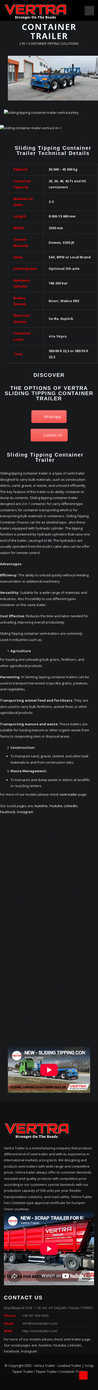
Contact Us (52, 435)
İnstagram (25, 811)
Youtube (55, 805)
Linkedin (70, 805)
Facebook (7, 811)
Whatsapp (52, 416)
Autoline (41, 805)
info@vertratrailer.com (39, 1323)
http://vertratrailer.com (39, 1331)
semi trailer (68, 794)
